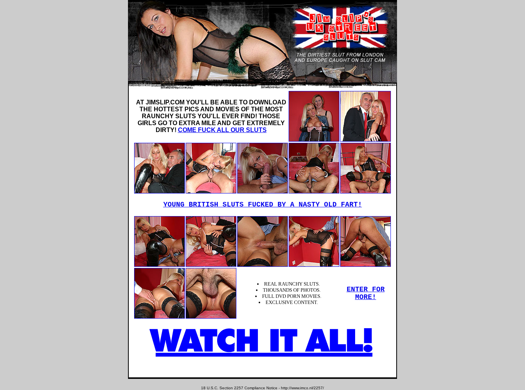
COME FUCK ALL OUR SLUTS (222, 130)
